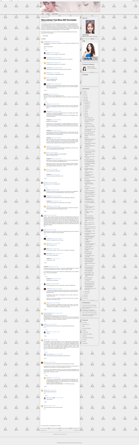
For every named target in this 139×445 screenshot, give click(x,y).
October (86, 105)
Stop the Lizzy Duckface (88, 215)
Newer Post (43, 430)
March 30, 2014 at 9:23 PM (51, 229)
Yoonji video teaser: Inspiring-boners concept (89, 152)
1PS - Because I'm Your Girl (89, 265)
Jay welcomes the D (88, 251)
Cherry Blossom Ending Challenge (88, 212)
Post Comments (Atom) (62, 434)
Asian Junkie (84, 322)
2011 (85, 298)
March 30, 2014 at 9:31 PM (56, 130)
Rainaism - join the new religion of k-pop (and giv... (89, 259)
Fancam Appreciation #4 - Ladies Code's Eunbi (89, 261)
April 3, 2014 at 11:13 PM (50, 405)
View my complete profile (91, 68)
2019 (85, 92)
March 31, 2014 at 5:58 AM (53, 152)
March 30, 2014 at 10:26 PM (57, 238)
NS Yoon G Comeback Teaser (89, 194)
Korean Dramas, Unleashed (87, 334)
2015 (85, 99)
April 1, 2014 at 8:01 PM (52, 390)
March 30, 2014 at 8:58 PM (56, 111)
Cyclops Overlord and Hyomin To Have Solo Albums (89, 244)
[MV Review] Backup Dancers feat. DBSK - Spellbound (89, 237)
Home (43, 13)
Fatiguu (45, 229)
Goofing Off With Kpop (86, 328)
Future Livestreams (87, 141)
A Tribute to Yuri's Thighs (89, 125)
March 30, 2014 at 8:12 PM (54, 41)
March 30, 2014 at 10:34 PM (57, 288)
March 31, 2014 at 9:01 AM (51, 324)
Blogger (80, 442)
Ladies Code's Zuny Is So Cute (89, 226)
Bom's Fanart (86, 148)
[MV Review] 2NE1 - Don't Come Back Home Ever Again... (89, 275)
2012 (85, 296)
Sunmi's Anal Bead (49, 354)
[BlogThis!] (44, 35)
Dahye (85, 214)
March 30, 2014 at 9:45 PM (56, 137)
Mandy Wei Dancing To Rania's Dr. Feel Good (89, 181)
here (55, 25)
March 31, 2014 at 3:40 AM (55, 243)
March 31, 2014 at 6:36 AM (56, 83)
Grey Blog (84, 330)
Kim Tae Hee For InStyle (88, 133)
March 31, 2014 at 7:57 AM (54, 248)
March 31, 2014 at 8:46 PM (58, 354)
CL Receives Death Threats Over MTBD (89, 256)
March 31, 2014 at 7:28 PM (55, 377)
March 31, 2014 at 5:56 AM (53, 77)
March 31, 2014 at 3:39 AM (56, 67)
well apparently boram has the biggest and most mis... (89, 140)
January (86, 293)
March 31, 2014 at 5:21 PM (56, 158)
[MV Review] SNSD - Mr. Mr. (89, 272)
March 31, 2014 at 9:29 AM (57, 253)
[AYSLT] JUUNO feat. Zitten (89, 119)
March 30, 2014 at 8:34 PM (53, 94)
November (87, 103)
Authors (48, 13)
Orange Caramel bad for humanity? (88, 173)
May (85, 113)
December (87, 102)
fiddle (83, 326)
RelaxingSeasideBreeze (48, 313)
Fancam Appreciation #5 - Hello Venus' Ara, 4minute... (89, 218)
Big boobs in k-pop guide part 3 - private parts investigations (89, 308)
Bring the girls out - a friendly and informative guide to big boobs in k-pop (89, 310)
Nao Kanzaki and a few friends (87, 337)
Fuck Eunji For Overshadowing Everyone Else (89, 144)
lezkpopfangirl (49, 253)
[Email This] (43, 35)
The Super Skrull (47, 41)
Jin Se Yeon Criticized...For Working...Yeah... (89, 247)
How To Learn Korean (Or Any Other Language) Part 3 (89, 202)
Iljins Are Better (85, 332)
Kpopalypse (84, 335)
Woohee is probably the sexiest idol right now (88, 268)
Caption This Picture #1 (88, 117)
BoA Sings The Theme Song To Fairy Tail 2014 (89, 207)
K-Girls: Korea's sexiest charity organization (88, 270)
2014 (85, 100)
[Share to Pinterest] (47, 35)
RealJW (45, 324)
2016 (85, 97)
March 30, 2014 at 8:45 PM (54, 104)
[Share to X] (45, 35)
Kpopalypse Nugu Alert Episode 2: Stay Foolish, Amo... (89, 169)
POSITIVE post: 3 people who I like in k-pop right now (89, 193)
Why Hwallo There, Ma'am (89, 159)
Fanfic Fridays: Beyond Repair (89, 131)
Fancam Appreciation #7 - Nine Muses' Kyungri (89, 130)
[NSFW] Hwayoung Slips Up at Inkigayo (89, 305)
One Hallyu (84, 339)
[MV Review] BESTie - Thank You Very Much (89, 231)
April (85, 114)
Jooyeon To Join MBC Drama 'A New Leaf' (89, 146)
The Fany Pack (85, 343)
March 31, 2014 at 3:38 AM (55, 206)
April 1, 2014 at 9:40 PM (59, 397)
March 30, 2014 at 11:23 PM (56, 201)
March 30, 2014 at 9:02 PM (56, 196)
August (86, 108)
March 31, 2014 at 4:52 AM (57, 313)
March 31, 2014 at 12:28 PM (53, 339)
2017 (85, 95)
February (86, 291)
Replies (46, 50)
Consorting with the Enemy (89, 281)
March (86, 116)
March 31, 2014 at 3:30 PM (50, 362)
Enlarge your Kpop (85, 324)
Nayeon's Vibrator (49, 397)
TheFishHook (48, 67)
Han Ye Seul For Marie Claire (89, 177)
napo (45, 405)
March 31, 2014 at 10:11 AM (55, 331)
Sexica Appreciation (88, 123)
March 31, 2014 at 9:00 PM (52, 169)
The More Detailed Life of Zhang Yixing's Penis (89, 286)
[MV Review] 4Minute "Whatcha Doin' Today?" (89, 199)
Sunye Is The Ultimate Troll (89, 190)
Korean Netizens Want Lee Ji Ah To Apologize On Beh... (89, 161)
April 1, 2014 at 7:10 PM (55, 174)
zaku (44, 362)
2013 (85, 295)
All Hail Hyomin (87, 186)
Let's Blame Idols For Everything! (88, 242)
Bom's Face (86, 205)
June (85, 111)
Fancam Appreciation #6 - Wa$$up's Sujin (89, 175)
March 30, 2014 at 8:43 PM (54, 52)
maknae (47, 52)
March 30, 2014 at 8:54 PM (56, 57)
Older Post (76, 430)
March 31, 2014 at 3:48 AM (55, 302)
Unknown (48, 62)
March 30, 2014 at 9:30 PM (53, 266)
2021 (85, 91)
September (87, 106)
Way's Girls (86, 137)
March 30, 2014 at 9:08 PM (56, 119)
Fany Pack (45, 182)
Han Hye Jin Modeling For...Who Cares (88, 254)
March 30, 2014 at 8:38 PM (52, 182)
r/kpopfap (84, 341)
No (47, 77)
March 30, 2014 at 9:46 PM (54, 283)
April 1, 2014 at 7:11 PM (55, 258)
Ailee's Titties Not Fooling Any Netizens (89, 312)
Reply (45, 48)
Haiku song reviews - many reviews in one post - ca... (89, 284)
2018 (85, 94)
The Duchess (48, 57)
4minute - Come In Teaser (89, 222)
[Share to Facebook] (46, 35)
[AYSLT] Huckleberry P (88, 277)
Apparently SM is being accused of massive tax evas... (89, 183)
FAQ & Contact (55, 13)
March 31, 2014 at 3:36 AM (55, 146)
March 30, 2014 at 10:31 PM (55, 62)
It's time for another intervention (88, 280)
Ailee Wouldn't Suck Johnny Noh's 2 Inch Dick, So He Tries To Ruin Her (89, 315)
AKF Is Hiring (86, 178)
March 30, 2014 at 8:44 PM (54, 189)
